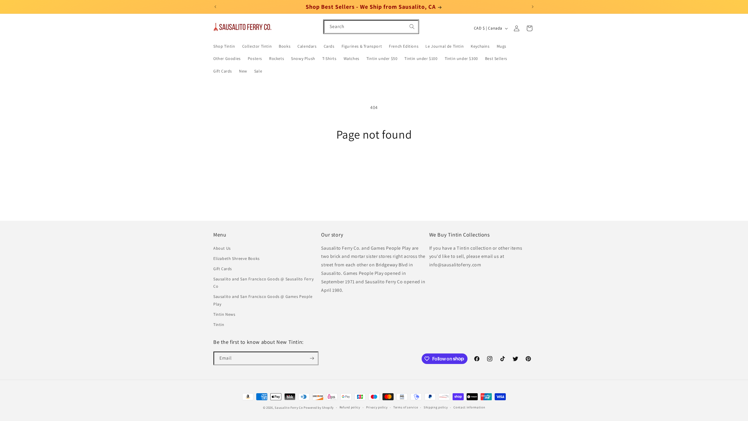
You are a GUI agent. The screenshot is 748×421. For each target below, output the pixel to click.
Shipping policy (436, 407)
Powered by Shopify (319, 408)
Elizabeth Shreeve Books (236, 258)
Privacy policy (377, 407)
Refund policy (350, 407)
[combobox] (371, 26)
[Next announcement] (532, 6)
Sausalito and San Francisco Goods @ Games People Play (263, 300)
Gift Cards (222, 268)
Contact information (469, 407)
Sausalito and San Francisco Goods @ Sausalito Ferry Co (263, 282)
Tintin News (224, 314)
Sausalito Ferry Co (289, 408)
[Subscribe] (311, 358)
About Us (222, 248)
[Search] (412, 26)
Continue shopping (374, 163)
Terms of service (405, 407)
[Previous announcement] (215, 6)
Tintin (218, 324)
